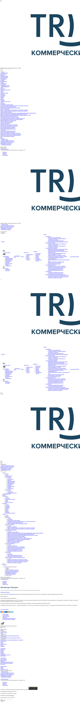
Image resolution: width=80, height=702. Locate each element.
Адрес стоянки (3, 658)
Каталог (6, 474)
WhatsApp (5, 154)
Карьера (2, 652)
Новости (2, 630)
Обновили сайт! (3, 632)
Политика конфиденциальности (6, 662)
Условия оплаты (3, 666)
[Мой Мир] (4, 612)
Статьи (1, 633)
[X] (6, 612)
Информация (3, 655)
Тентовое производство (12, 545)
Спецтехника (10, 491)
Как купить (7, 498)
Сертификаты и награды (5, 654)
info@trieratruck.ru (4, 149)
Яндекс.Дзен (5, 155)
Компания (7, 505)
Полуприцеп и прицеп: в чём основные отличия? (10, 637)
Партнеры (2, 653)
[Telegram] (12, 612)
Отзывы (2, 651)
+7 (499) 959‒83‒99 (6, 144)
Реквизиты (2, 649)
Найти (2, 700)
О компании (2, 648)
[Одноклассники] (3, 612)
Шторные (11, 594)
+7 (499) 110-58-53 (4, 139)
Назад (7, 473)
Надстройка (9, 519)
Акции (1, 643)
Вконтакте (5, 152)
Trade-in (2, 668)
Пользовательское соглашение (6, 663)
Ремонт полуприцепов (12, 526)
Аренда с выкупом (4, 669)
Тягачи (1, 642)
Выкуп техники (3, 660)
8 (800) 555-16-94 (7, 141)
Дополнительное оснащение (13, 532)
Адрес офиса (3, 657)
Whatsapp (7, 142)
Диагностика (10, 554)
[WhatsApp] (9, 612)
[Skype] (11, 612)
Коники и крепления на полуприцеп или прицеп (17, 559)
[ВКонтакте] (1, 612)
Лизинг (1, 667)
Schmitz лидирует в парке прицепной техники (9, 635)
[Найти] (1, 70)
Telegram (6, 143)
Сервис (6, 516)
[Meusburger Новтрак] (4, 592)
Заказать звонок (8, 575)
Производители (3, 644)
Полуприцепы (10, 479)
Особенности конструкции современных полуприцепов (11, 639)
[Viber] (7, 612)
